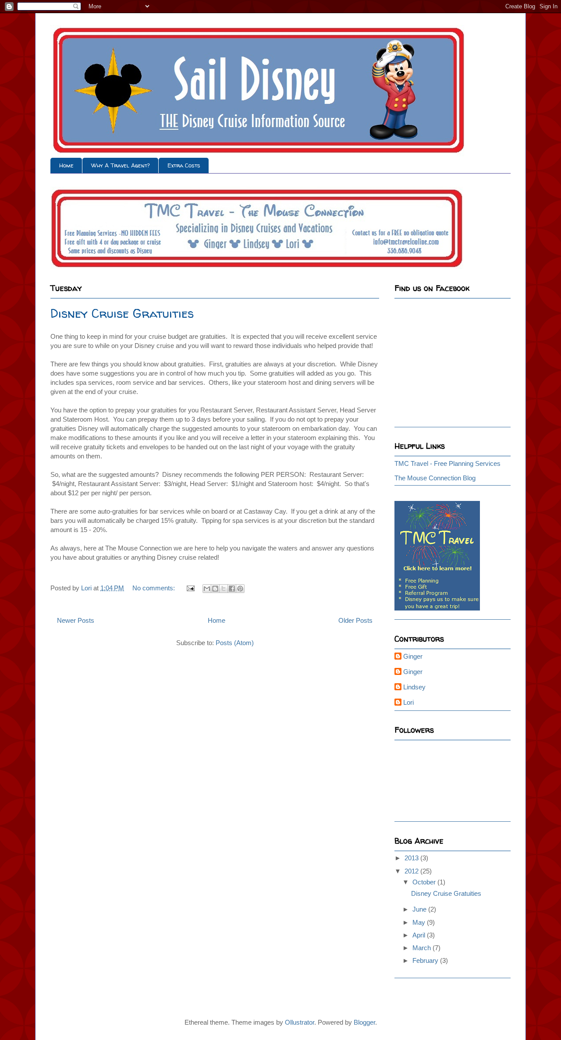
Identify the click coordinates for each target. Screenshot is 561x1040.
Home (66, 165)
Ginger (413, 656)
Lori (408, 702)
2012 (412, 871)
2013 (412, 858)
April (419, 935)
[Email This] (206, 588)
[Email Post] (189, 588)
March (422, 947)
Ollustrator (299, 1022)
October (424, 882)
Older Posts (355, 620)
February (426, 960)
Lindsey (414, 687)
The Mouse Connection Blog (435, 478)
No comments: (154, 588)
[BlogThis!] (215, 588)
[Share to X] (223, 588)
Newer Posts (75, 620)
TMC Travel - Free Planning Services (447, 463)
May (419, 922)
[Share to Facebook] (231, 588)
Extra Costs (183, 165)
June (420, 909)
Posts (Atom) (235, 642)
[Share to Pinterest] (240, 588)
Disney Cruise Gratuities (122, 313)
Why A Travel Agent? (120, 165)
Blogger (364, 1022)
